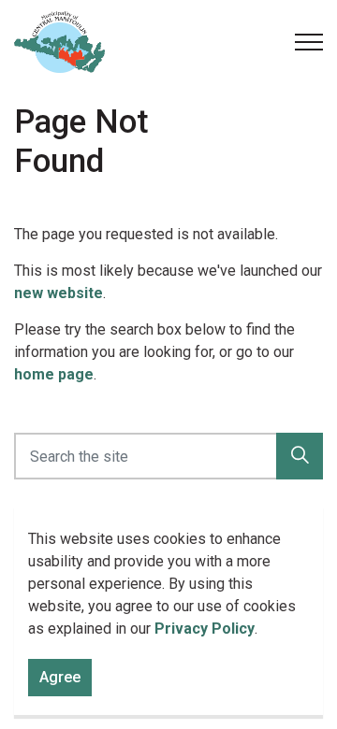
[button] (299, 456)
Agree (60, 677)
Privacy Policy (204, 628)
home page (54, 374)
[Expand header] (309, 42)
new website (58, 293)
